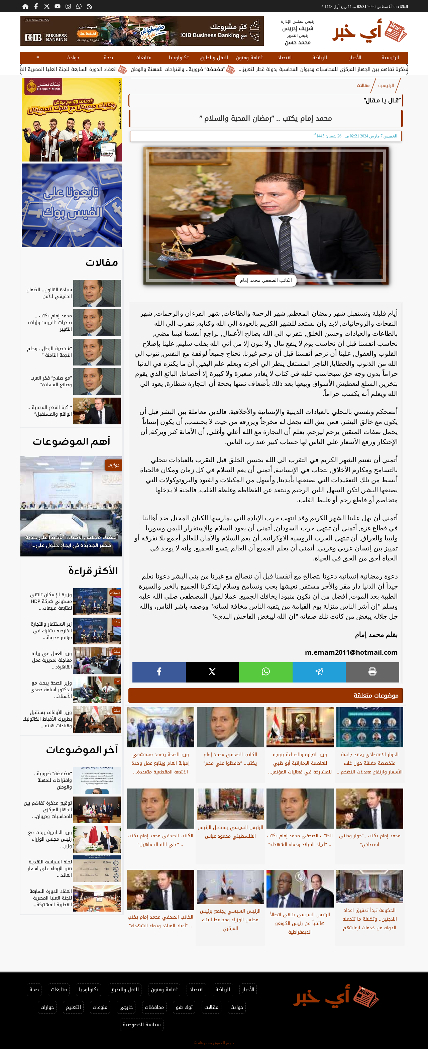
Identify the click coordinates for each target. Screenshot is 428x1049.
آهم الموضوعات (71, 442)
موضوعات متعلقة (376, 695)
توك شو (184, 1007)
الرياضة (319, 57)
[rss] (89, 6)
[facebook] (159, 672)
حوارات (47, 1007)
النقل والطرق (214, 57)
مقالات (363, 86)
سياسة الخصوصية (142, 1024)
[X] (212, 672)
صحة (108, 57)
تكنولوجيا (179, 57)
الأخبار (355, 57)
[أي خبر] (142, 31)
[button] (34, 509)
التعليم (73, 1007)
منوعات (100, 1007)
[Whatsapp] (79, 6)
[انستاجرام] (68, 6)
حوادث (73, 57)
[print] (372, 672)
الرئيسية (390, 57)
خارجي (126, 1007)
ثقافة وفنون (249, 57)
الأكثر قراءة (93, 571)
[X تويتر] (46, 6)
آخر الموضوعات (82, 750)
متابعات (143, 57)
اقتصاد (285, 57)
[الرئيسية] (25, 6)
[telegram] (319, 672)
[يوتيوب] (57, 6)
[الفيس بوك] (36, 6)
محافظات (154, 1007)
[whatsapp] (266, 672)
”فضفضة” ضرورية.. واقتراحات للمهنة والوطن (211, 69)
